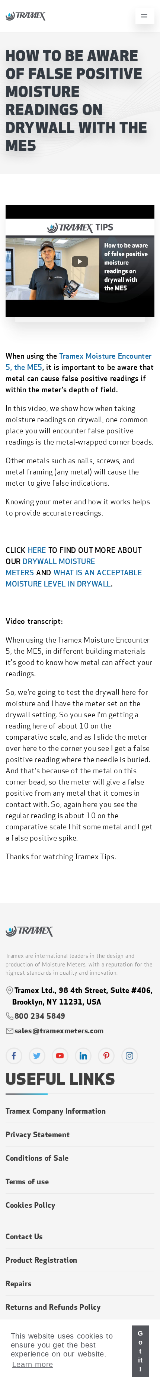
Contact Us (24, 1236)
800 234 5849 (38, 1016)
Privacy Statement (38, 1134)
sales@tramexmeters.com (59, 1030)
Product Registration (41, 1260)
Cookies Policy (30, 1205)
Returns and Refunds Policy (53, 1307)
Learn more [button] (32, 1364)
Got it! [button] (140, 1351)
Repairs (18, 1283)
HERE (37, 550)
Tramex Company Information (56, 1111)
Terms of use (27, 1181)
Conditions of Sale (37, 1158)
